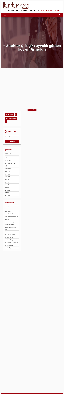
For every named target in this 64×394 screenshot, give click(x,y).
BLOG (17, 10)
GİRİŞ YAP (49, 10)
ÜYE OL (42, 10)
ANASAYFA (11, 10)
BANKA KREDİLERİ (34, 10)
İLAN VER (56, 10)
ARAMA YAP (12, 141)
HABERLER (24, 10)
